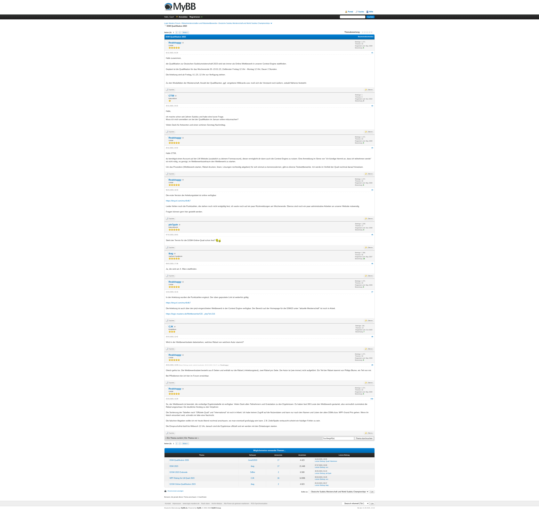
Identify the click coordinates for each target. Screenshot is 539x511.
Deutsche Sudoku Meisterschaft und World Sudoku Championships (244, 23)
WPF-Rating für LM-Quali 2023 (182, 478)
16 (278, 478)
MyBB (199, 508)
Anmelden (183, 17)
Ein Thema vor (190, 438)
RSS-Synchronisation (259, 504)
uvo (327, 467)
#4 (372, 190)
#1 (372, 53)
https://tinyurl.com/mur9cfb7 (178, 201)
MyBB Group (216, 508)
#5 (372, 235)
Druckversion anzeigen (175, 491)
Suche (361, 12)
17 (278, 460)
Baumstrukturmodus (365, 36)
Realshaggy (175, 43)
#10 (372, 399)
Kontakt (168, 504)
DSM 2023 (174, 466)
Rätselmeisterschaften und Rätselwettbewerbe (199, 23)
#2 (372, 106)
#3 (372, 148)
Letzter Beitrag (320, 461)
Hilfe (371, 12)
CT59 (171, 96)
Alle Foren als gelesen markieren (236, 504)
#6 (372, 263)
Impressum (177, 504)
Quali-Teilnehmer (331, 461)
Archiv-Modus (217, 504)
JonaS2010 (252, 460)
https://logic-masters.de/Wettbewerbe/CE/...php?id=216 (190, 314)
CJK (171, 326)
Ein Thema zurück (175, 438)
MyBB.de (184, 508)
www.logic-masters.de (191, 504)
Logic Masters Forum (172, 23)
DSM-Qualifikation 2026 (179, 460)
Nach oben (205, 504)
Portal (350, 12)
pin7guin (173, 224)
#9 (372, 365)
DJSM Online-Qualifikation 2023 (183, 484)
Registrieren (194, 17)
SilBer (252, 472)
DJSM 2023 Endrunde (178, 472)
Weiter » (185, 32)
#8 (372, 336)
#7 (372, 292)
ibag (171, 253)
